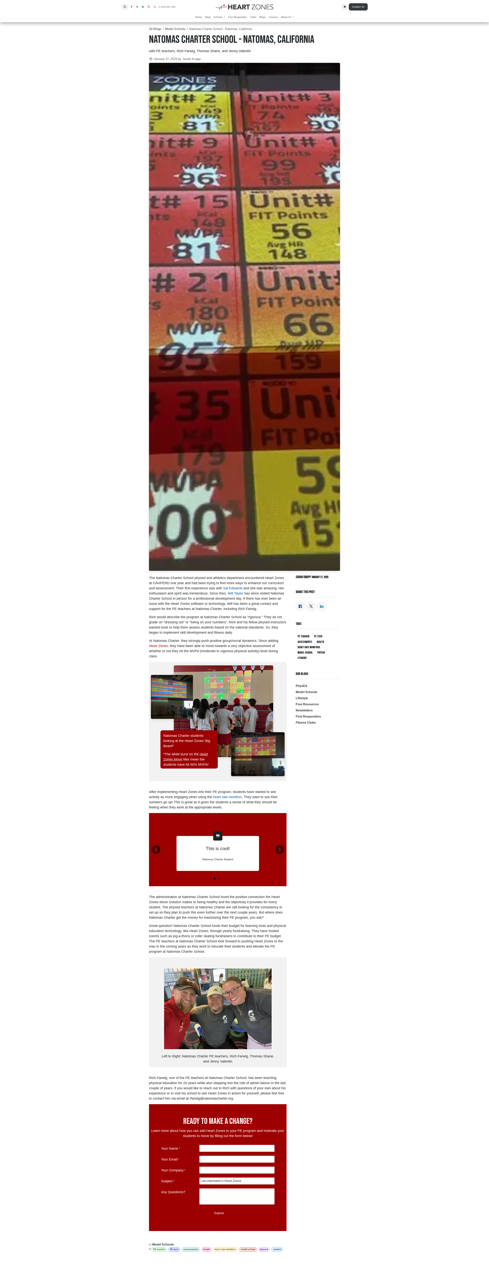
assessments (190, 1249)
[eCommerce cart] (344, 6)
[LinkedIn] (321, 606)
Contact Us (358, 6)
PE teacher (159, 1249)
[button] (124, 6)
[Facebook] (300, 606)
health (206, 1249)
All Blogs (155, 29)
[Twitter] (311, 606)
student (277, 1249)
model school (248, 1249)
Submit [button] (219, 1213)
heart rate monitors (225, 1249)
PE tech (174, 1249)
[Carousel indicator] (214, 878)
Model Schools (175, 29)
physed (264, 1249)
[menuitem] (198, 17)
